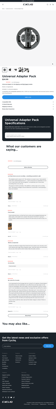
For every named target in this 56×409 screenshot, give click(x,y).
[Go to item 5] (26, 69)
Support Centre (6, 374)
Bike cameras (5, 359)
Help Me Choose (25, 387)
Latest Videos (32, 355)
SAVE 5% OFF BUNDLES (28, 1)
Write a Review (30, 168)
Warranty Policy (25, 374)
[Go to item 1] (4, 69)
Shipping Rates (25, 385)
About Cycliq (18, 355)
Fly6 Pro (18, 84)
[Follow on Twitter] (6, 397)
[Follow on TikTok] (14, 397)
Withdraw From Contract (8, 391)
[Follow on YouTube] (11, 397)
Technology (18, 357)
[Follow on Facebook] (3, 397)
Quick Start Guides (6, 385)
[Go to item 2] (10, 69)
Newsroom (18, 359)
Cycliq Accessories (9, 8)
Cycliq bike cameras (16, 91)
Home (3, 8)
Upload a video (32, 357)
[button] (28, 82)
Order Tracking (6, 387)
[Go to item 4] (21, 69)
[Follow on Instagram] (8, 397)
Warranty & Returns (7, 389)
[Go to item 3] (15, 69)
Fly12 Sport (25, 84)
